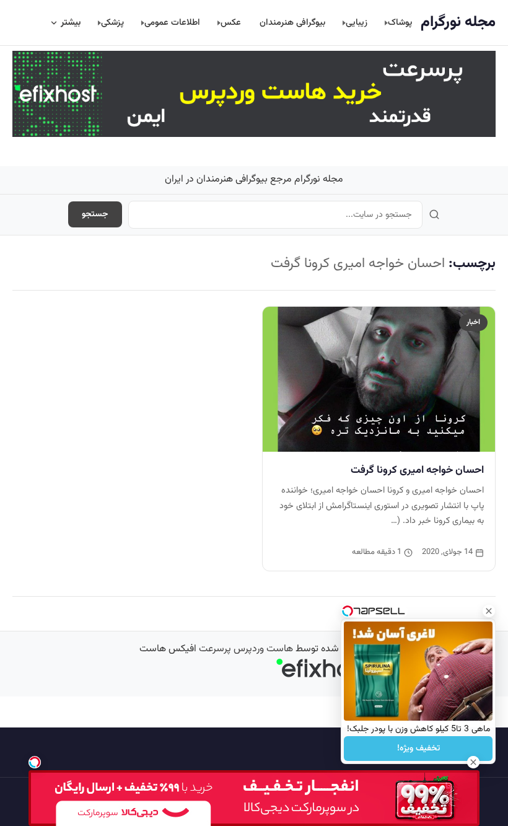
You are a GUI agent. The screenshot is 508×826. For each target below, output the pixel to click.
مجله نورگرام (458, 22)
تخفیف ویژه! (418, 748)
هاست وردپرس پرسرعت (246, 649)
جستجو (95, 214)
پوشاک (400, 22)
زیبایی (356, 22)
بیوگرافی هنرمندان (292, 22)
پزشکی (112, 22)
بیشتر (71, 22)
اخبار (473, 322)
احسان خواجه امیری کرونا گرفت (417, 470)
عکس (231, 22)
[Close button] (489, 611)
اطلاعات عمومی (172, 22)
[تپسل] (34, 762)
